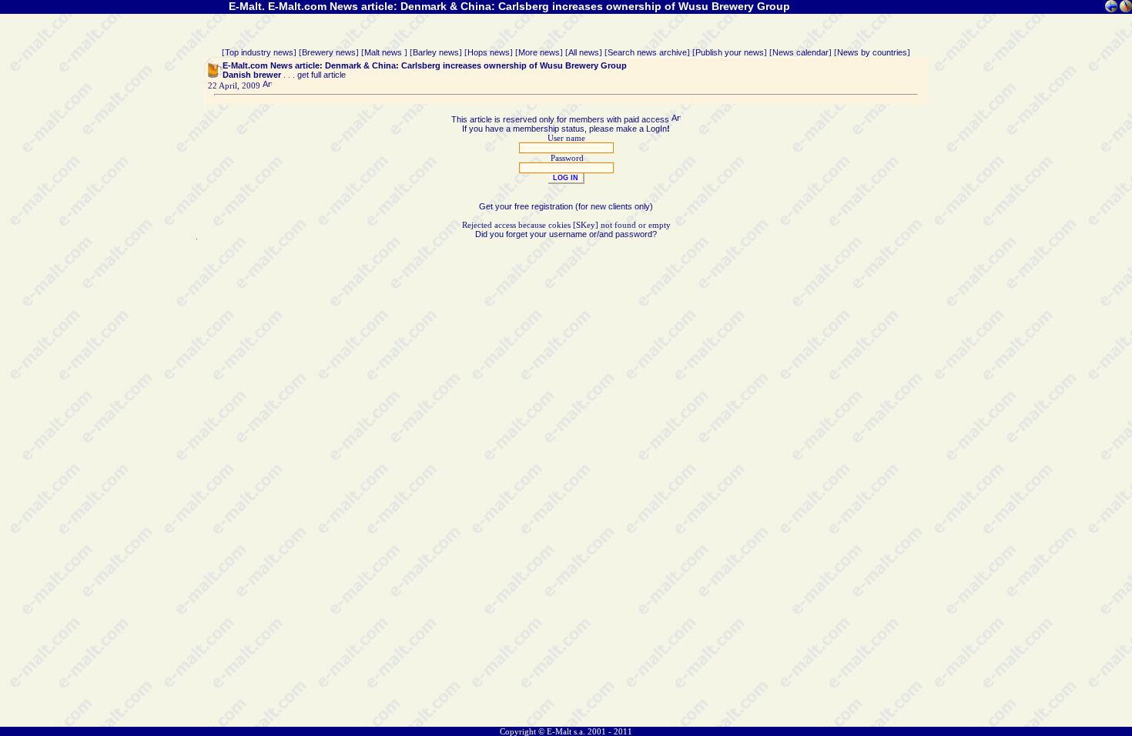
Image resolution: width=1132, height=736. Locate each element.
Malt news (384, 52)
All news (583, 52)
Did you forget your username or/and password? (566, 234)
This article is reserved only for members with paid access (561, 119)
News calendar (800, 52)
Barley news (436, 52)
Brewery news (329, 52)
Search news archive (647, 52)
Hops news (488, 52)
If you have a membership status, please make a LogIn (564, 128)
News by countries (872, 52)
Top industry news (259, 52)
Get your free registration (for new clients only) (566, 206)
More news (539, 52)
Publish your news (729, 52)
